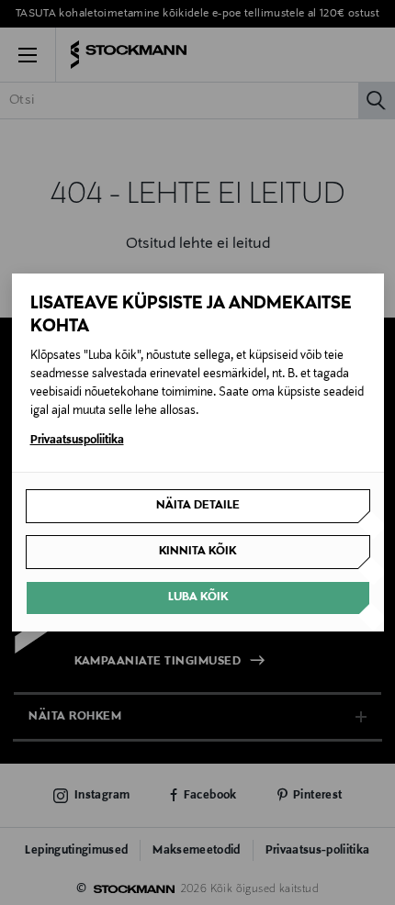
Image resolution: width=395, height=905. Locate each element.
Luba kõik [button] (198, 597)
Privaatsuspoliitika (77, 440)
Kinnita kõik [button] (197, 551)
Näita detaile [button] (198, 505)
